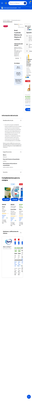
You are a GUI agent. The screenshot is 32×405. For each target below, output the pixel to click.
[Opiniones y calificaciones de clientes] (21, 232)
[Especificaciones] (21, 152)
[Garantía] (21, 172)
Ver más (17, 58)
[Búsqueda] (25, 3)
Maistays (16, 24)
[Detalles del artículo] (21, 120)
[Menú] (2, 3)
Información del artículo (10, 115)
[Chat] (29, 397)
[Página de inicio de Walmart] (6, 3)
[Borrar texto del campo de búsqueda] (23, 3)
